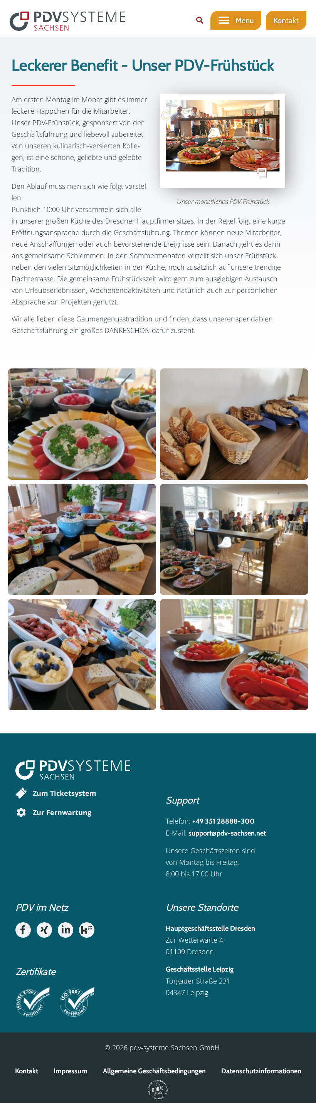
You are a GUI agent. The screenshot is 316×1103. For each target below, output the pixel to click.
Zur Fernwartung (62, 812)
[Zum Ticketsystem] (21, 793)
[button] (199, 20)
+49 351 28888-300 (223, 821)
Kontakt (26, 1071)
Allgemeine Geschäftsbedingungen (154, 1071)
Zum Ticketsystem (64, 793)
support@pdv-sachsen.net (227, 833)
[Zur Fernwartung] (21, 812)
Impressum (70, 1071)
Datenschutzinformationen (261, 1071)
